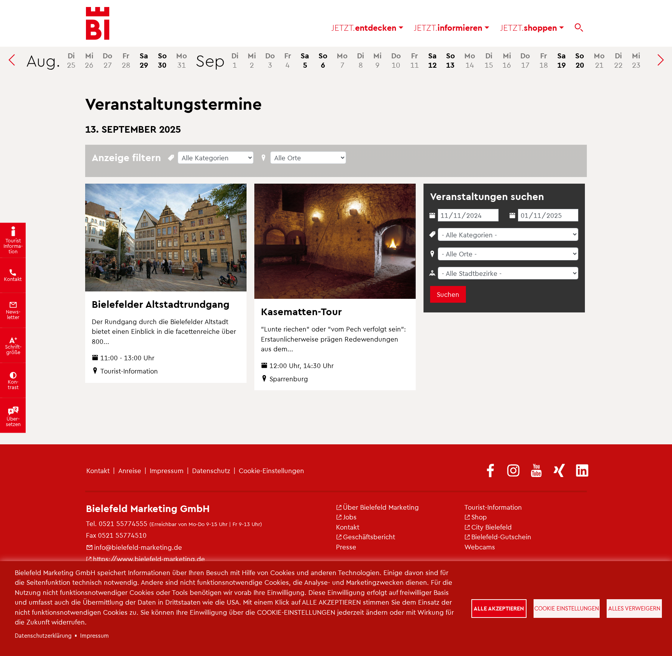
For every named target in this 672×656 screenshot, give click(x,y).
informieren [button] (449, 27)
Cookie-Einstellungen (271, 470)
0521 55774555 (123, 523)
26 (89, 60)
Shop (479, 517)
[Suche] (579, 27)
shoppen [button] (529, 27)
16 (506, 60)
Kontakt (98, 470)
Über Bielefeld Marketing (381, 507)
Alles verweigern (634, 608)
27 (107, 60)
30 (162, 60)
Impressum (167, 470)
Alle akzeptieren (499, 608)
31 (181, 60)
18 (543, 60)
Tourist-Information (493, 507)
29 (144, 60)
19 (561, 60)
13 (450, 60)
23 (636, 60)
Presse (346, 547)
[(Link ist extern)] (490, 471)
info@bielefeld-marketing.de (138, 547)
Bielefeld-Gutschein (501, 536)
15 (489, 60)
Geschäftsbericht (369, 536)
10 (396, 60)
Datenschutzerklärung (43, 635)
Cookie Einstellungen (566, 608)
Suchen (448, 294)
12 (432, 60)
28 (126, 60)
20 (579, 60)
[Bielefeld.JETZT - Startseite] (97, 23)
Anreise (129, 470)
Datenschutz (211, 470)
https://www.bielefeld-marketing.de (149, 559)
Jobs (350, 517)
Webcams (479, 547)
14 (469, 60)
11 (414, 60)
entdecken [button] (365, 27)
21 (599, 60)
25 (71, 60)
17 (525, 60)
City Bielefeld (491, 527)
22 (618, 60)
